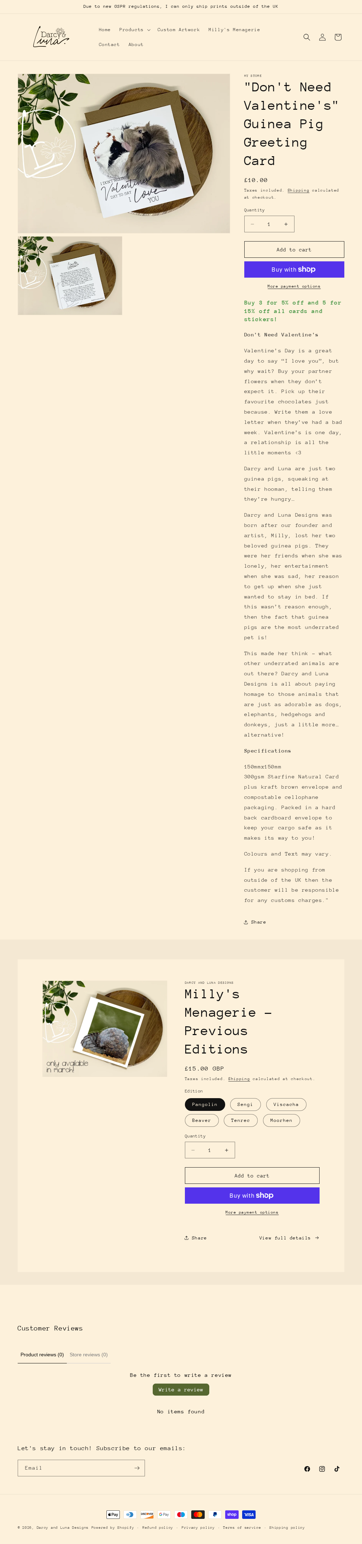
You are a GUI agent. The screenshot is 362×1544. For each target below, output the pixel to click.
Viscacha (286, 1104)
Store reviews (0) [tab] (89, 1354)
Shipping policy (287, 1528)
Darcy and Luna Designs (63, 1528)
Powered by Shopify (113, 1528)
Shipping (299, 190)
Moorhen (281, 1120)
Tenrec (240, 1120)
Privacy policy (198, 1528)
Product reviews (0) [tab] (42, 1354)
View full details (285, 1238)
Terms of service (242, 1528)
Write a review (181, 1389)
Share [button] (259, 922)
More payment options (294, 286)
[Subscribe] (137, 1468)
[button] (134, 29)
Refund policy (157, 1528)
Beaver (201, 1120)
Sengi (245, 1104)
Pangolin (205, 1104)
